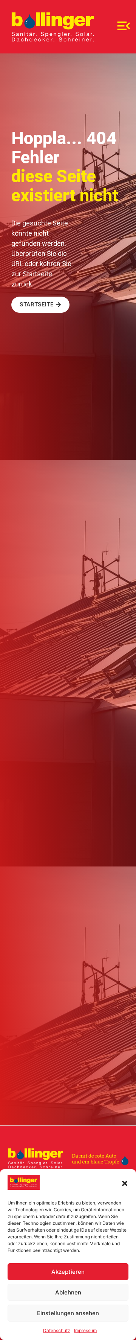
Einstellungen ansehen (68, 1313)
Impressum (85, 1330)
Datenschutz (56, 1330)
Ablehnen (68, 1292)
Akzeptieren (68, 1271)
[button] (124, 1183)
